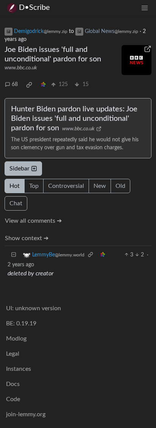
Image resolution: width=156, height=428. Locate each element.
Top (34, 186)
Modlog (16, 339)
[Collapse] (14, 255)
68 (15, 84)
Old (120, 186)
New (100, 186)
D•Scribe (34, 7)
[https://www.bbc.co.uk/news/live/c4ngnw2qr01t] (136, 60)
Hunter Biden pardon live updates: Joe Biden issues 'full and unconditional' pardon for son (74, 118)
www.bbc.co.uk (21, 67)
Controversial (66, 186)
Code (13, 399)
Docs (13, 384)
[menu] (144, 7)
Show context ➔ (26, 238)
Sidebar (19, 169)
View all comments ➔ (33, 221)
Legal (12, 354)
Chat (15, 203)
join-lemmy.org (25, 414)
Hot (14, 186)
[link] (29, 85)
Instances (18, 369)
